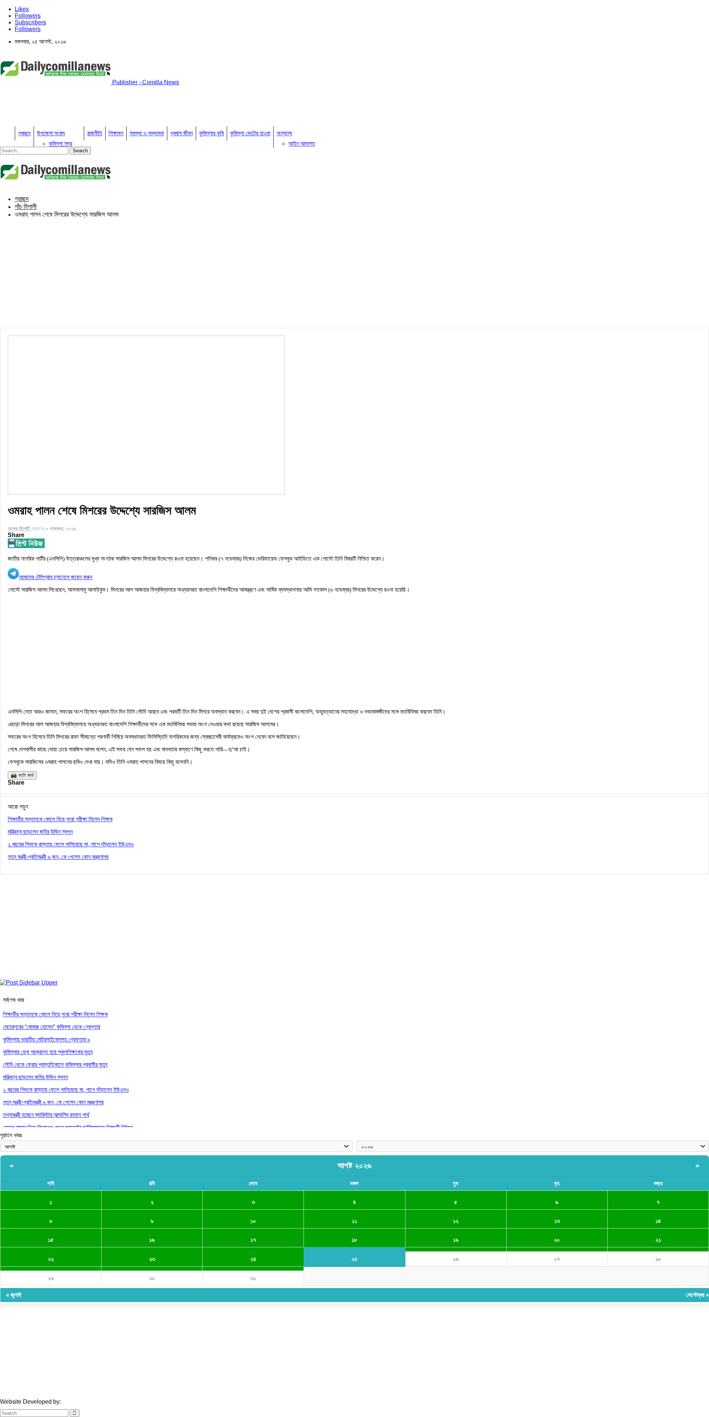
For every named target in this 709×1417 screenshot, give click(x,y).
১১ (354, 1221)
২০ (557, 1240)
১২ (456, 1221)
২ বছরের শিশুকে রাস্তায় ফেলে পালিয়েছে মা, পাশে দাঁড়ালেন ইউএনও (66, 1090)
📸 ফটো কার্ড (22, 775)
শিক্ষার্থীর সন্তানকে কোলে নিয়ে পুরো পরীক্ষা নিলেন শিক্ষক (55, 1014)
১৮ (354, 1240)
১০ (253, 1221)
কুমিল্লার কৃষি (211, 133)
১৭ (253, 1240)
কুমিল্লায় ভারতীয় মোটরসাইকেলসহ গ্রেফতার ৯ (46, 1039)
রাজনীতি (94, 133)
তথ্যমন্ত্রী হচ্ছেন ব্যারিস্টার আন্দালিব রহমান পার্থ (46, 1115)
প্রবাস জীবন (181, 133)
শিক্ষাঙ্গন (116, 133)
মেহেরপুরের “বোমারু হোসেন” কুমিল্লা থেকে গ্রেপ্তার (51, 1027)
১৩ (557, 1221)
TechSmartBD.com (87, 1402)
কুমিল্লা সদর (60, 143)
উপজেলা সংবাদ (51, 133)
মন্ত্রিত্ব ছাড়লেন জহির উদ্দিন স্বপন (35, 1077)
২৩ (152, 1259)
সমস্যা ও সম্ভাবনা (147, 133)
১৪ (658, 1221)
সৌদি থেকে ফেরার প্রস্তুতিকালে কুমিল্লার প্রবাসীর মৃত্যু (55, 1064)
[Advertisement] (134, 108)
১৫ (51, 1240)
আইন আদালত (301, 143)
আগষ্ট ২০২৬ (355, 1165)
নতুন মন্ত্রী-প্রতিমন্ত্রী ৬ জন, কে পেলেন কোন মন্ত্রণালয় (53, 1102)
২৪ (253, 1259)
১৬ (152, 1240)
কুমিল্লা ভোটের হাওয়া (250, 133)
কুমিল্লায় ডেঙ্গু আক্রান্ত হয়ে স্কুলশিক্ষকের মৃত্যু (48, 1052)
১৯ (456, 1240)
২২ (51, 1259)
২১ (658, 1240)
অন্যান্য (284, 133)
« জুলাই (13, 1295)
